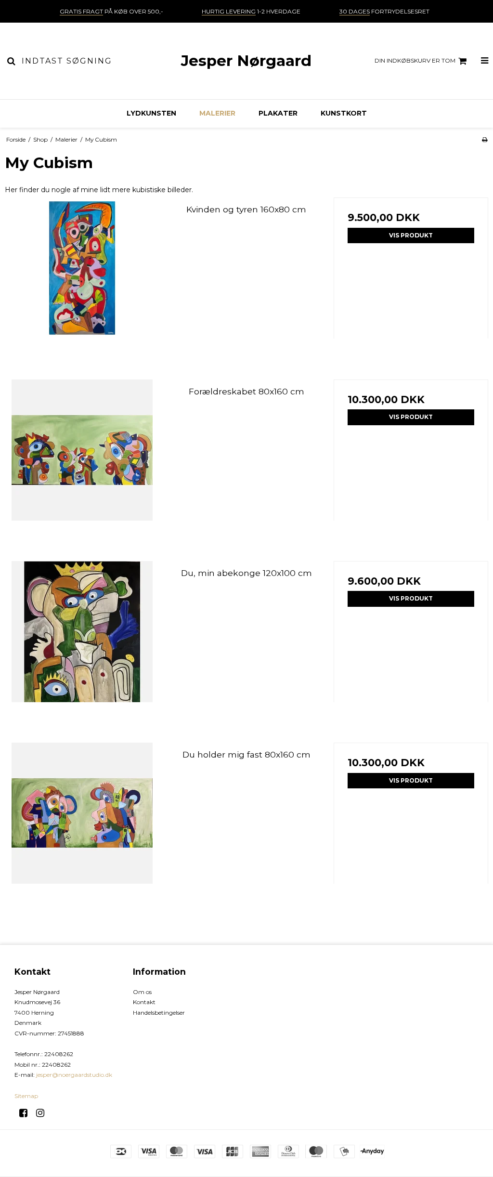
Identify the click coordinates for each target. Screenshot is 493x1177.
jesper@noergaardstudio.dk (74, 1074)
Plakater (278, 113)
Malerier (217, 113)
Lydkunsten (151, 113)
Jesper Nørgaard (246, 61)
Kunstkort (344, 113)
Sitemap (26, 1095)
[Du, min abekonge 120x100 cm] (82, 638)
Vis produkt (411, 235)
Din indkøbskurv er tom (415, 60)
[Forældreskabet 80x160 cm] (82, 456)
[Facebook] (26, 1113)
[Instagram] (43, 1113)
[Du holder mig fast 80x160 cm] (82, 820)
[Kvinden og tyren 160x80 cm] (82, 274)
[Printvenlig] (484, 139)
